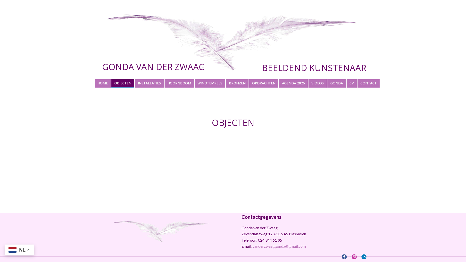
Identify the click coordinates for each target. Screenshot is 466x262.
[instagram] (354, 256)
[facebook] (344, 256)
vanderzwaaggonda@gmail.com (279, 246)
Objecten (233, 123)
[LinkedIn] (363, 256)
